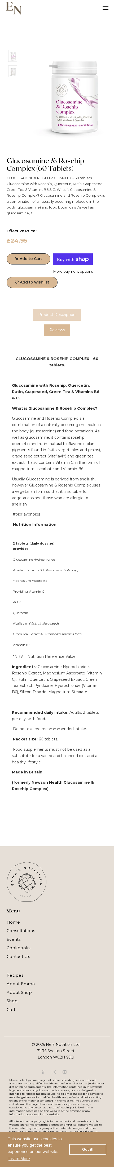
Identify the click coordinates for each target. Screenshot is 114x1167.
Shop (12, 1000)
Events (14, 939)
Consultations (21, 930)
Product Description (57, 314)
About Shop (19, 992)
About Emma (21, 983)
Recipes (15, 975)
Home (13, 922)
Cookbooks (18, 947)
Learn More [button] (19, 1158)
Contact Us (18, 956)
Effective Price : (22, 231)
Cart (11, 1009)
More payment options (73, 271)
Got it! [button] (88, 1149)
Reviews (57, 330)
